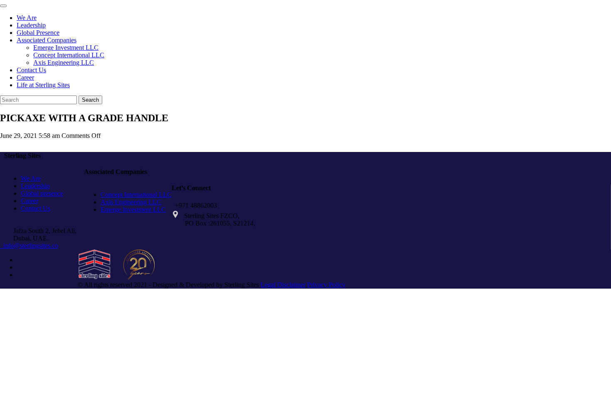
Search (90, 100)
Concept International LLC (68, 55)
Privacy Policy (326, 284)
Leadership (31, 25)
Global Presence (38, 32)
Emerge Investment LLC (66, 47)
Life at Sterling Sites (43, 84)
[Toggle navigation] (3, 6)
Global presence (42, 193)
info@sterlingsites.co (29, 245)
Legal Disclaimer (283, 284)
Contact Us (31, 70)
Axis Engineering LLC (63, 62)
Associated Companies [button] (46, 40)
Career (25, 77)
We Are (27, 17)
